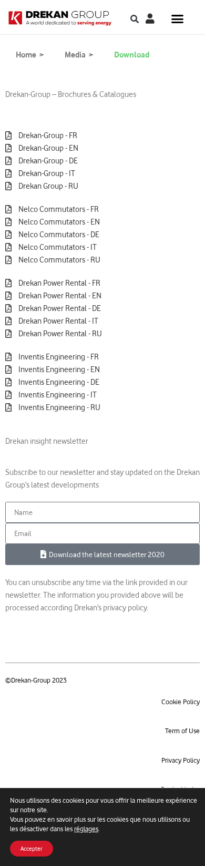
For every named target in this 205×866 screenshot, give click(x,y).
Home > (30, 55)
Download (131, 55)
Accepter (31, 848)
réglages (86, 829)
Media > (79, 55)
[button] (134, 19)
